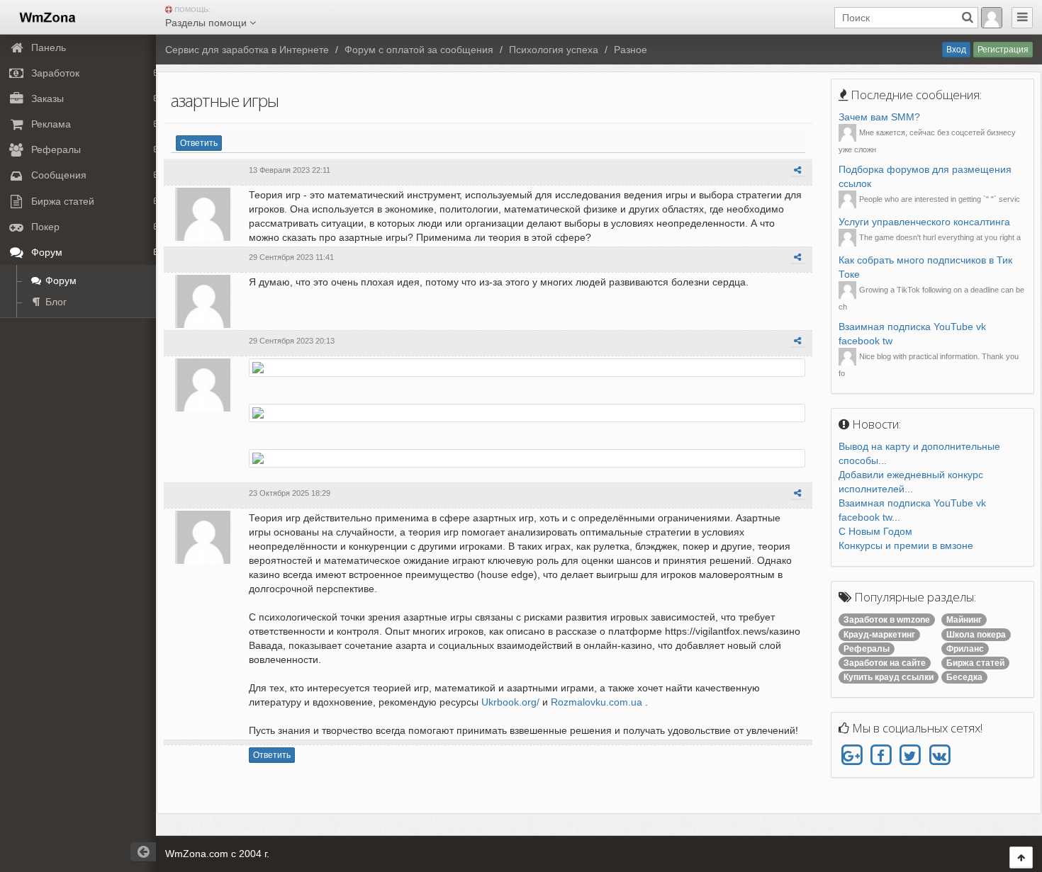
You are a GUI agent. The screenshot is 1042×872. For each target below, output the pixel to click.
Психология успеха (553, 49)
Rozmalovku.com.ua (596, 702)
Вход (956, 50)
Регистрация (1003, 50)
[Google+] (852, 755)
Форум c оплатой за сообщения (418, 49)
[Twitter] (910, 755)
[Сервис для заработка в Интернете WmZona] (46, 16)
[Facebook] (881, 755)
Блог (55, 301)
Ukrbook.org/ (510, 702)
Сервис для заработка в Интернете (247, 49)
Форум (60, 280)
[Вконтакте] (939, 755)
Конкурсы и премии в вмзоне (906, 545)
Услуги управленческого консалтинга (924, 221)
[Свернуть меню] (1022, 17)
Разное (630, 49)
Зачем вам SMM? (879, 117)
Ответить (199, 143)
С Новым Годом (875, 531)
